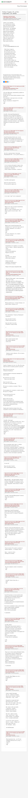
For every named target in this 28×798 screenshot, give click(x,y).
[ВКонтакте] (4, 82)
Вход (18, 6)
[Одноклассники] (6, 82)
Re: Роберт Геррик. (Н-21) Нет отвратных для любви (15, 86)
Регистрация (24, 6)
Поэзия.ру (7, 2)
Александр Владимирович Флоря (12, 88)
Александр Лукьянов (9, 361)
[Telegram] (7, 82)
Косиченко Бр (10, 334)
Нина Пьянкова (10, 590)
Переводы (14, 17)
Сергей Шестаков (11, 16)
